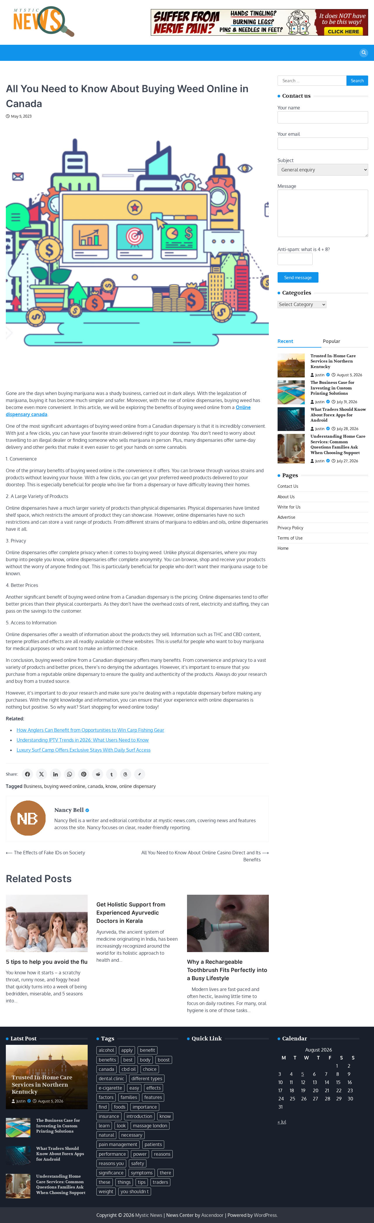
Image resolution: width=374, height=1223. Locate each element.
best (128, 1060)
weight (106, 1191)
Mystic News (148, 1215)
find (103, 1107)
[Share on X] (41, 774)
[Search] (363, 53)
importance (145, 1107)
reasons (162, 1154)
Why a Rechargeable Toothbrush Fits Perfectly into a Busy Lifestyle (227, 970)
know (111, 786)
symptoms (142, 1173)
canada (95, 786)
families (129, 1097)
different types (146, 1078)
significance (111, 1173)
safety (137, 1163)
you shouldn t (135, 1191)
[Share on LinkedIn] (55, 774)
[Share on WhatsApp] (69, 774)
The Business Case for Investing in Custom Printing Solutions (332, 388)
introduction (139, 1116)
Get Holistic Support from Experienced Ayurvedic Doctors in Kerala (130, 913)
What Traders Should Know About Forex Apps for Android (338, 415)
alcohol (106, 1050)
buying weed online (64, 786)
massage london (150, 1125)
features (153, 1097)
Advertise (286, 517)
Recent (285, 341)
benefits (107, 1060)
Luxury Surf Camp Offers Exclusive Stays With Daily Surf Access (83, 750)
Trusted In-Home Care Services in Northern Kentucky (333, 361)
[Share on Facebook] (27, 774)
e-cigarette (110, 1088)
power (140, 1154)
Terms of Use (290, 537)
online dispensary (137, 786)
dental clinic (111, 1078)
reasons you (111, 1163)
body (145, 1060)
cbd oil (129, 1069)
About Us (286, 496)
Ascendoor (212, 1215)
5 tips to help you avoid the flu (47, 962)
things (124, 1182)
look (121, 1125)
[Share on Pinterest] (83, 774)
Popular (331, 341)
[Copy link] (139, 774)
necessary (131, 1135)
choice (150, 1069)
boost (164, 1060)
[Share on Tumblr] (111, 774)
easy (134, 1088)
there (165, 1173)
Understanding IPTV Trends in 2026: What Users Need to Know (83, 740)
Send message (298, 277)
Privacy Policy (290, 527)
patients (153, 1144)
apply (127, 1050)
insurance (109, 1116)
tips (142, 1182)
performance (112, 1154)
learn (104, 1125)
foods (119, 1107)
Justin (320, 374)
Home (283, 548)
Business (33, 786)
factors (106, 1097)
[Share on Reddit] (97, 774)
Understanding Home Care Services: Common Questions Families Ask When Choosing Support (338, 444)
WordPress (265, 1215)
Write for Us (289, 506)
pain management (118, 1144)
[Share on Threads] (125, 774)
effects (153, 1088)
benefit (147, 1050)
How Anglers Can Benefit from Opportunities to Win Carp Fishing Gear (90, 730)
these (104, 1182)
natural (106, 1135)
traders (160, 1182)
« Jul (282, 1122)
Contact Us (288, 486)
